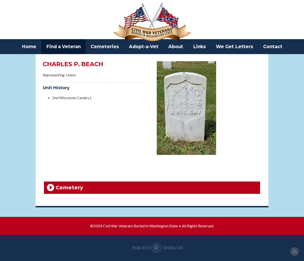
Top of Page (294, 251)
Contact (272, 46)
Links (199, 46)
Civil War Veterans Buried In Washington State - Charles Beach (152, 22)
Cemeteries (105, 46)
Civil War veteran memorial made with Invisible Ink (158, 248)
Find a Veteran (63, 46)
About (175, 46)
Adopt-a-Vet (143, 46)
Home (29, 46)
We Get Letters (234, 46)
